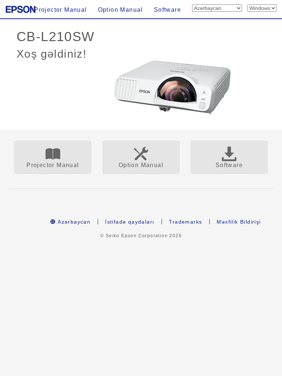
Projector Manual (60, 10)
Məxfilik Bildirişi (239, 222)
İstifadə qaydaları (129, 222)
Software (167, 10)
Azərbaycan (73, 222)
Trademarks (185, 222)
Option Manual (120, 10)
